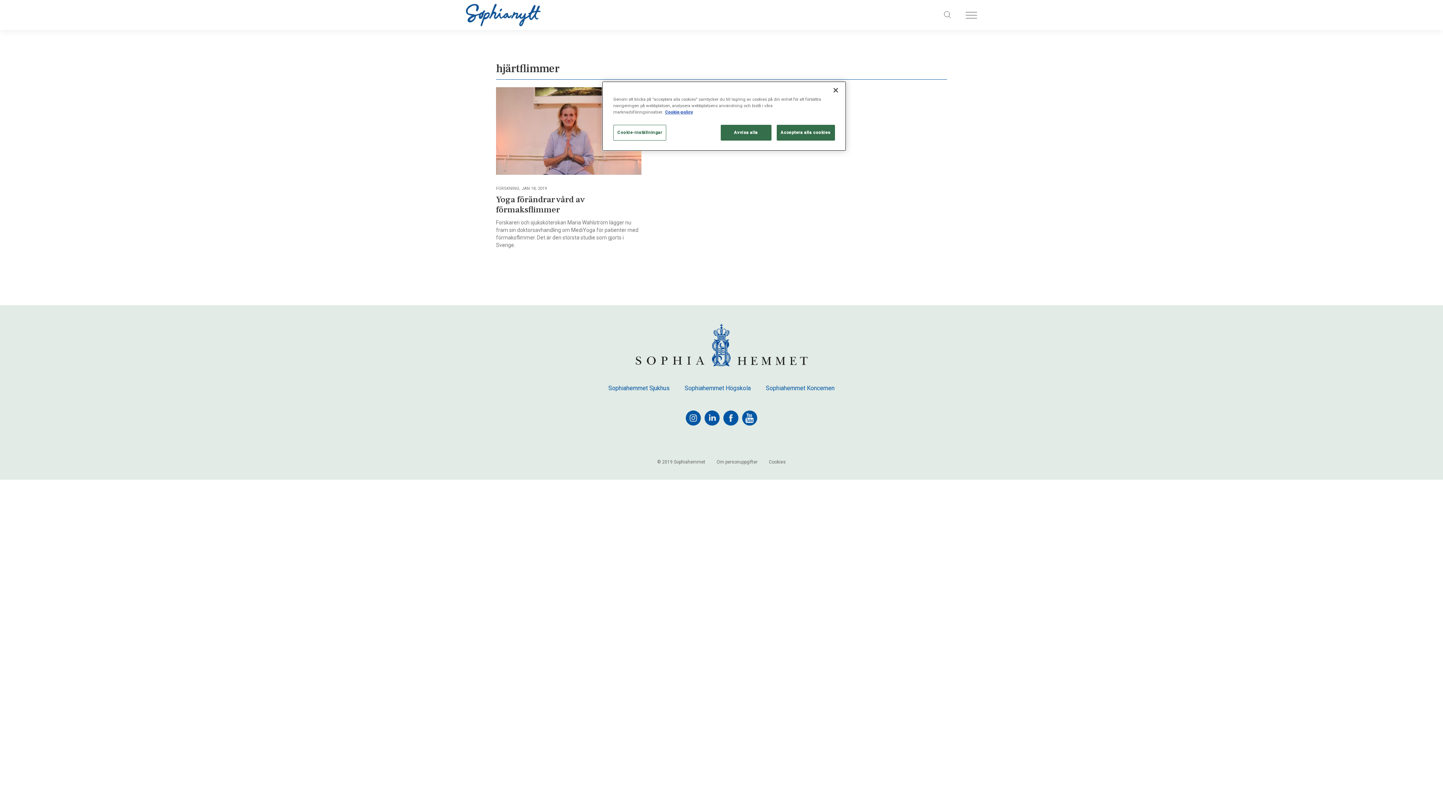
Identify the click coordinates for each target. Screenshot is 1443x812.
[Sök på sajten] (947, 15)
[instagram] (693, 418)
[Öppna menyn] (971, 15)
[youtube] (749, 418)
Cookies (777, 462)
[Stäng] (835, 90)
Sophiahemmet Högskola (718, 388)
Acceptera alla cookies (806, 132)
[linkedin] (712, 418)
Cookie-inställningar (639, 132)
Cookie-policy (679, 112)
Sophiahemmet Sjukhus (639, 388)
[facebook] (730, 418)
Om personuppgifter (737, 462)
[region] (724, 116)
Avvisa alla (746, 132)
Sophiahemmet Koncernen (800, 388)
